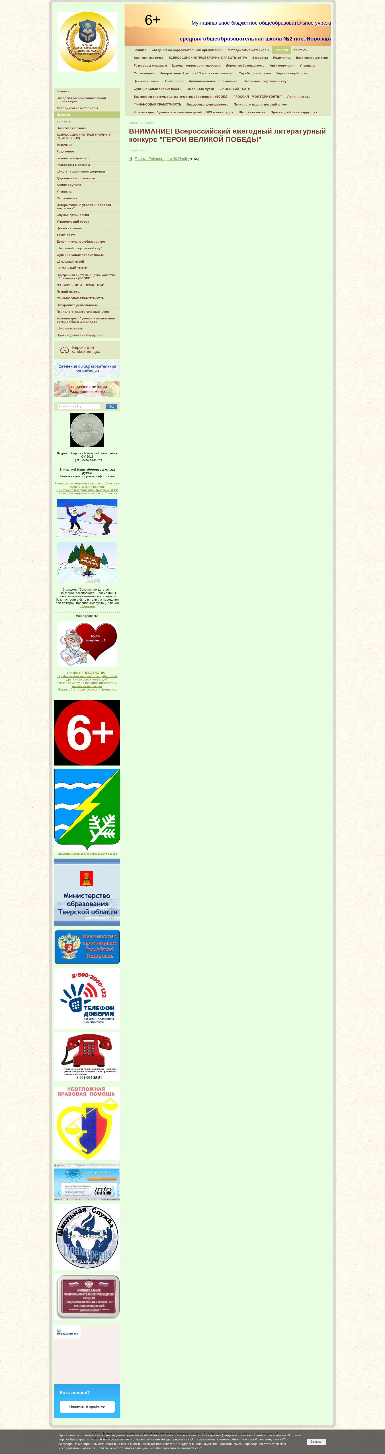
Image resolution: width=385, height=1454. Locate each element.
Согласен (316, 1441)
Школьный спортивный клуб (79, 248)
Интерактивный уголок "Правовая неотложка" (84, 206)
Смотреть (87, 606)
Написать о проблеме (87, 1407)
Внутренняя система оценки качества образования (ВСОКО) (86, 276)
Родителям (65, 151)
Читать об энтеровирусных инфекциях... (87, 689)
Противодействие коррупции (80, 335)
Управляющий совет (73, 221)
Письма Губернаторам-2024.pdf (161, 159)
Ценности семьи (69, 228)
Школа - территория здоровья (81, 171)
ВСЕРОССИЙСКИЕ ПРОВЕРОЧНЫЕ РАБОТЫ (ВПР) (84, 136)
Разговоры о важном (73, 165)
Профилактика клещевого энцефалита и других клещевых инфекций (87, 677)
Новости (63, 114)
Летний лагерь (68, 291)
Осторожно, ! (86, 672)
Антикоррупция (69, 185)
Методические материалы (77, 108)
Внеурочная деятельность (77, 305)
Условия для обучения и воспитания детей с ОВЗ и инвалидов (86, 320)
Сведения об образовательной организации (81, 99)
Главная (63, 91)
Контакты (64, 121)
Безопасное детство (73, 158)
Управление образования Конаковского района (87, 854)
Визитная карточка (71, 128)
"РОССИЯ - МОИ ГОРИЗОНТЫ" (80, 285)
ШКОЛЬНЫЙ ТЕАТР (72, 268)
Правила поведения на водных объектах (87, 493)
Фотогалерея (67, 198)
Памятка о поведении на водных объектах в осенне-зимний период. (87, 485)
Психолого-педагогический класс (83, 311)
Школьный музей (70, 261)
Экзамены (64, 144)
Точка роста (66, 235)
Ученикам (64, 191)
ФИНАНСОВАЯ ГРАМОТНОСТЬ (80, 298)
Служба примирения (73, 215)
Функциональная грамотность (80, 255)
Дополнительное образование (81, 241)
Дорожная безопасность (76, 178)
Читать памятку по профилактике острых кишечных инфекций (87, 684)
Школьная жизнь (70, 328)
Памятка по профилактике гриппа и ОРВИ (87, 490)
